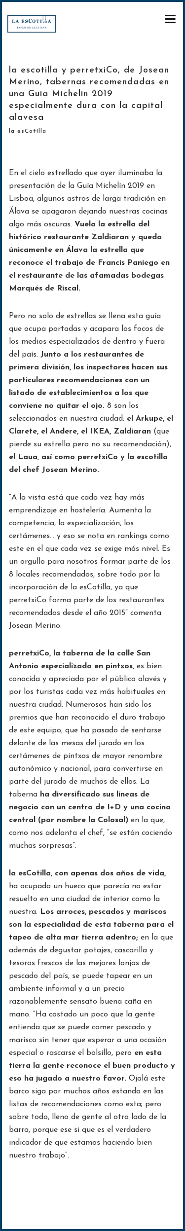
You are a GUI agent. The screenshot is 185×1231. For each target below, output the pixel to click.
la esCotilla (27, 131)
